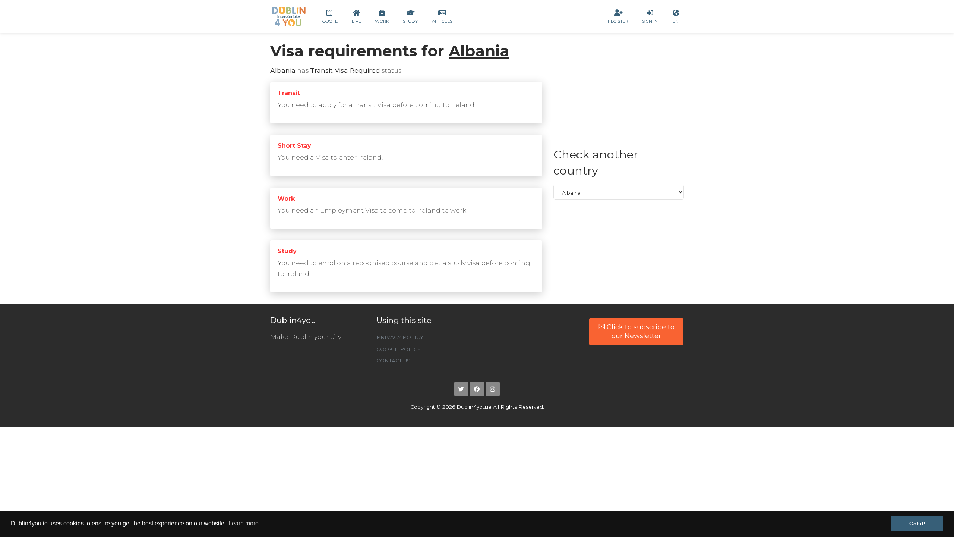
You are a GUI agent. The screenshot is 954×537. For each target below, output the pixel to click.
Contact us (393, 361)
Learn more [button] (243, 523)
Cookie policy (398, 349)
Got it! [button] (917, 524)
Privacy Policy (399, 337)
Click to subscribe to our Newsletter (640, 331)
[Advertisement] (618, 94)
